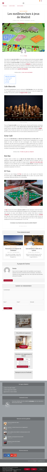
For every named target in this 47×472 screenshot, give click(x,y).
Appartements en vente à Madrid (10, 391)
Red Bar (7, 81)
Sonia (33, 20)
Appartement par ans (23, 361)
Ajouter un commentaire (25, 20)
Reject (34, 469)
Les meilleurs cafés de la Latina (34, 249)
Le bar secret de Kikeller (26, 72)
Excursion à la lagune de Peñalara (13, 249)
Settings (40, 469)
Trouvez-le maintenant (22, 366)
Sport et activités (23, 11)
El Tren (7, 82)
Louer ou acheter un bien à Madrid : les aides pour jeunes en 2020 (18, 431)
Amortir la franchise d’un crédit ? (13, 422)
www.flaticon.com (41, 460)
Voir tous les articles (8, 280)
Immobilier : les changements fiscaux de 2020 (15, 436)
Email (18, 302)
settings (15, 470)
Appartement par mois (23, 364)
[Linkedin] (8, 455)
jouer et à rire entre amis (36, 162)
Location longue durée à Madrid (10, 389)
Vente (27, 359)
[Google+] (15, 455)
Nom (5, 302)
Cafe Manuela (9, 78)
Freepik (34, 460)
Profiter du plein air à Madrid (27, 151)
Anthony (38, 252)
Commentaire (7, 289)
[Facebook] (5, 455)
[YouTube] (11, 455)
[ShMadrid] (23, 3)
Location (20, 359)
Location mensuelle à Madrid (9, 387)
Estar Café (8, 79)
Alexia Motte (16, 252)
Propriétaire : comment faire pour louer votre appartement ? (17, 427)
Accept (27, 469)
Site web (32, 302)
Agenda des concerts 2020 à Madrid (13, 441)
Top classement (34, 246)
